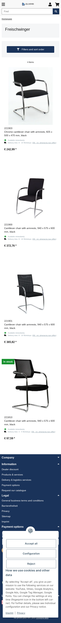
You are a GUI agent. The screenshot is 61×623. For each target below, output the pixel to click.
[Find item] (56, 11)
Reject (31, 563)
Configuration (31, 553)
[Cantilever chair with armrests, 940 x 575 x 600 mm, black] (30, 192)
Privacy (21, 612)
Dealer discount (10, 469)
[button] (50, 4)
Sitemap (6, 516)
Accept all (31, 543)
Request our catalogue (14, 490)
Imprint (9, 612)
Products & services (12, 474)
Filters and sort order (32, 49)
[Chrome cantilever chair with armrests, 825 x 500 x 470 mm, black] (30, 96)
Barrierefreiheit (10, 505)
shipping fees (42, 618)
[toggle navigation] (3, 4)
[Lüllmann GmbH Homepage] (28, 4)
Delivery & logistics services (16, 479)
